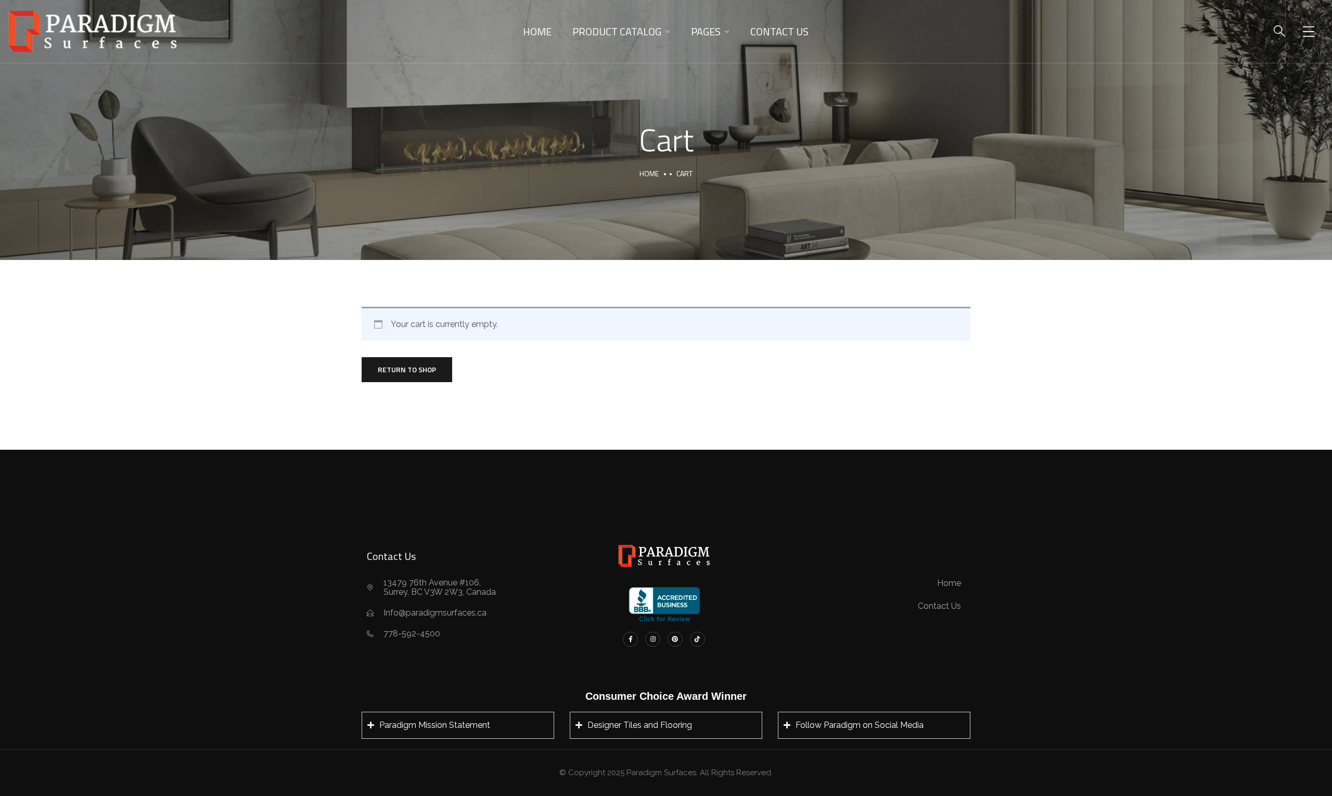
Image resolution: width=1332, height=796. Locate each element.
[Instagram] (652, 639)
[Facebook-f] (630, 639)
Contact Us (779, 31)
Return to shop (407, 369)
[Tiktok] (697, 639)
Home (537, 31)
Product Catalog (616, 31)
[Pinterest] (675, 639)
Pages (706, 31)
